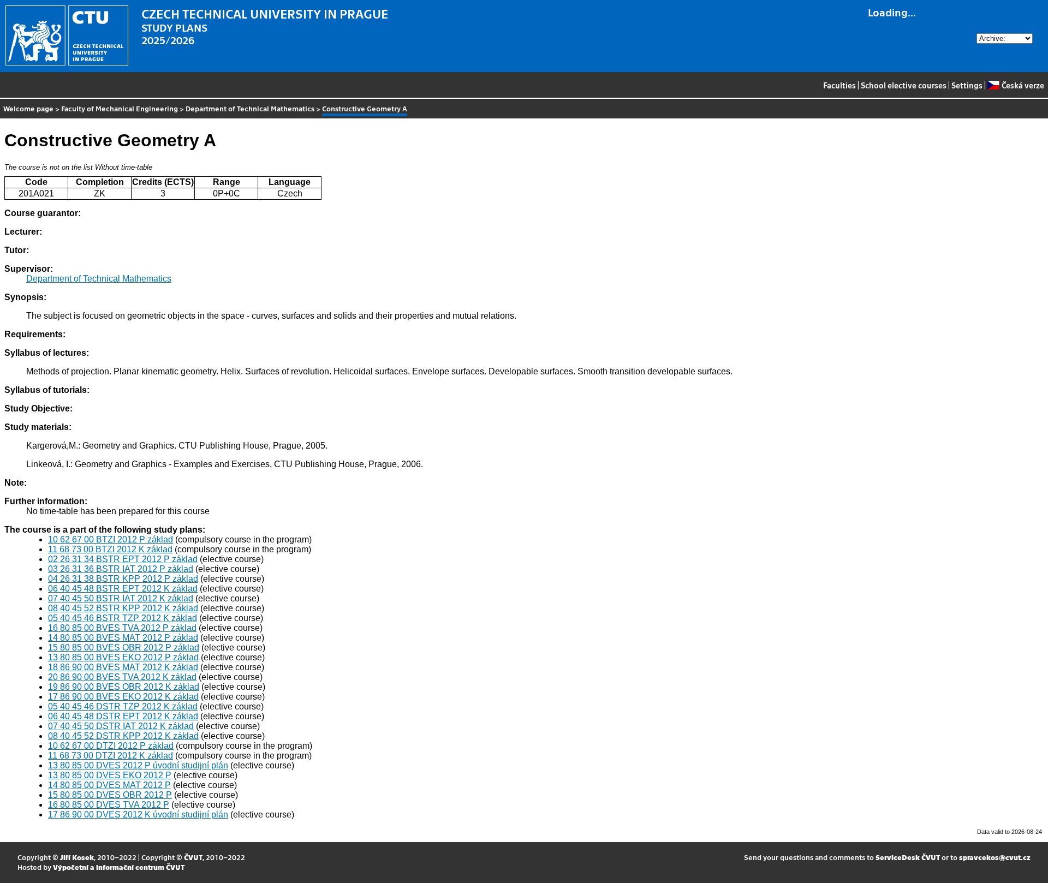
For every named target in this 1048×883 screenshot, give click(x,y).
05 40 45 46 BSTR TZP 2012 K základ (122, 618)
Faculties (839, 85)
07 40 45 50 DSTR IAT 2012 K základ (121, 726)
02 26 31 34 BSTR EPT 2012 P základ (123, 559)
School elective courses (903, 85)
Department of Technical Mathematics (250, 108)
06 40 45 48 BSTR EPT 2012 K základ (123, 588)
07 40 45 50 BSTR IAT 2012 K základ (120, 598)
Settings (966, 85)
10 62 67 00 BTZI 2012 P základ (110, 539)
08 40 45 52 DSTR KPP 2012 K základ (123, 736)
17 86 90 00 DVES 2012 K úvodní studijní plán (138, 814)
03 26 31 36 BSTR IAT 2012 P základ (120, 569)
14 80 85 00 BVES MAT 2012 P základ (123, 637)
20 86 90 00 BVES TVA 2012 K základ (122, 677)
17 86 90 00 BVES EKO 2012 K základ (123, 696)
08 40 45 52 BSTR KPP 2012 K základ (123, 608)
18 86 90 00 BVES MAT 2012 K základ (123, 667)
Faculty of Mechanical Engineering (119, 108)
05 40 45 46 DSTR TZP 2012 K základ (123, 706)
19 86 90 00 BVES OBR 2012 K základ (123, 686)
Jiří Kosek (77, 857)
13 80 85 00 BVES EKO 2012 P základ (123, 657)
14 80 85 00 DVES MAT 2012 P (109, 785)
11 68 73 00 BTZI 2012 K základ (110, 549)
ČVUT (193, 857)
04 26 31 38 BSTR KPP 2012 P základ (123, 578)
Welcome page (28, 108)
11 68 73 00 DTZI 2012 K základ (110, 755)
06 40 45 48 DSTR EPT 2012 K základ (123, 716)
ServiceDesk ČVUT (908, 857)
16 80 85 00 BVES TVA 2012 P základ (122, 628)
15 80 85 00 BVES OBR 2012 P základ (123, 647)
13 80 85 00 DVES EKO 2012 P (109, 775)
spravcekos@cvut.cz (995, 857)
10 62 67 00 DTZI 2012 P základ (111, 745)
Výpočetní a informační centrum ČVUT (118, 867)
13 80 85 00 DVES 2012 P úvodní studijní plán (138, 765)
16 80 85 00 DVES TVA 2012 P (108, 804)
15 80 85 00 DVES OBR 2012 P (110, 795)
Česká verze (1023, 85)
